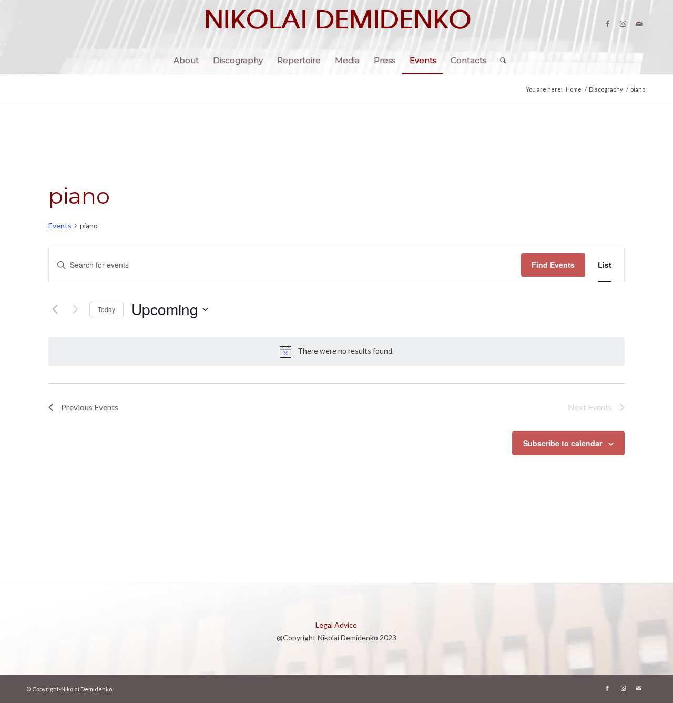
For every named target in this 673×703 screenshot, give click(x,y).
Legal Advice (336, 624)
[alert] (336, 351)
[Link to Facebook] (607, 24)
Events (60, 225)
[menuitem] (186, 60)
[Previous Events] (54, 309)
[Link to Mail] (639, 24)
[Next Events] (75, 309)
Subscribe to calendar (562, 443)
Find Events (553, 264)
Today (106, 309)
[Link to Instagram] (623, 24)
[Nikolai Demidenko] (336, 24)
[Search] (499, 60)
